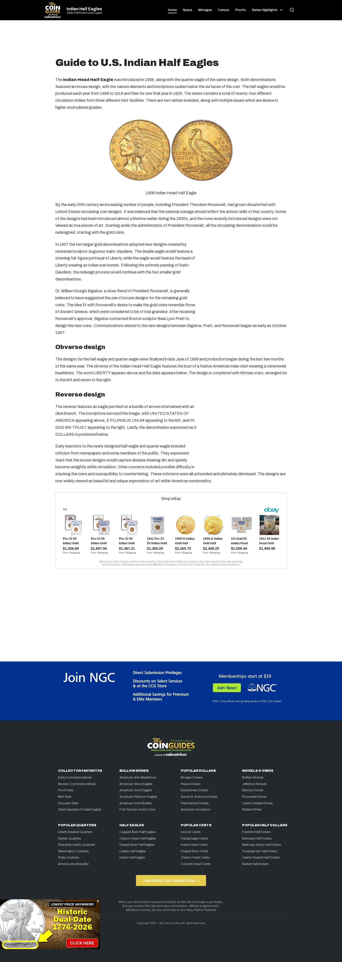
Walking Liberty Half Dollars (261, 844)
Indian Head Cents (194, 844)
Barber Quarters (69, 838)
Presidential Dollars (195, 803)
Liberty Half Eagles (132, 851)
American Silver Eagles (136, 784)
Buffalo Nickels (253, 777)
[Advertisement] (171, 40)
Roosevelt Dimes (254, 796)
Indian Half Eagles (84, 9)
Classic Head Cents (195, 857)
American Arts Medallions (137, 777)
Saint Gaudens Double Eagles (79, 809)
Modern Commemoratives (77, 784)
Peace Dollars (191, 784)
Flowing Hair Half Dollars (259, 851)
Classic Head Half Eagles (137, 838)
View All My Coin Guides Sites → (171, 880)
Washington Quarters (73, 851)
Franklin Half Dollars (256, 832)
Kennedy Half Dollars (257, 838)
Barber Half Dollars (255, 864)
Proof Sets (65, 790)
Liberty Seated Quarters (75, 832)
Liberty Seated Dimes (257, 803)
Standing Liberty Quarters (76, 844)
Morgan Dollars (192, 777)
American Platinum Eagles (138, 796)
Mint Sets (65, 796)
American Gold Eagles (135, 790)
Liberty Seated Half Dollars (261, 857)
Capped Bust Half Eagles (137, 832)
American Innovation (195, 809)
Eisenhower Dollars (195, 790)
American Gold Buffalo (135, 803)
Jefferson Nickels (254, 784)
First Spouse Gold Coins (137, 809)
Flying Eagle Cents (194, 838)
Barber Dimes (252, 809)
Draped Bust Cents (194, 851)
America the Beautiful (73, 864)
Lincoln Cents (191, 832)
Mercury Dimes (252, 790)
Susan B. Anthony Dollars (199, 796)
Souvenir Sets (68, 803)
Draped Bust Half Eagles (136, 844)
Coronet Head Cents (196, 864)
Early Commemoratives (75, 777)
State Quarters (68, 857)
